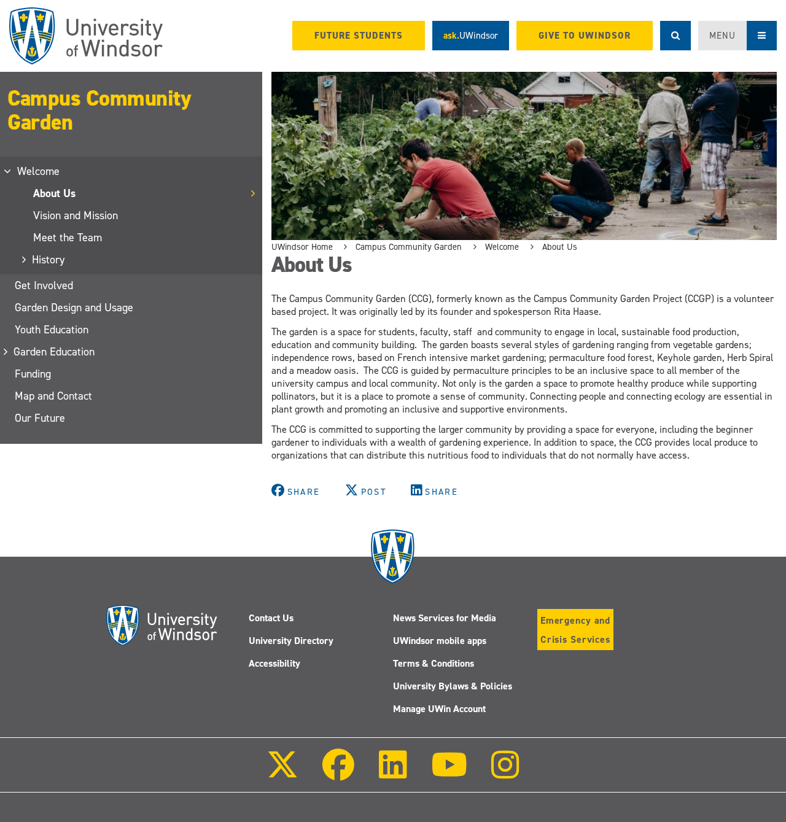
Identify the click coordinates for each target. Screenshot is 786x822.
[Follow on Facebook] (338, 773)
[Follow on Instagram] (505, 773)
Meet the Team (67, 237)
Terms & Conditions (433, 663)
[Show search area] (675, 35)
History (48, 259)
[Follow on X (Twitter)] (282, 773)
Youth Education (51, 329)
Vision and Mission (75, 215)
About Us (54, 193)
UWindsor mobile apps (439, 640)
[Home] (86, 35)
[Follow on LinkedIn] (392, 773)
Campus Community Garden (98, 110)
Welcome (39, 171)
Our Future (40, 418)
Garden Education (55, 351)
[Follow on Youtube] (449, 773)
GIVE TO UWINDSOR (585, 35)
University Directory (291, 640)
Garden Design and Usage (74, 307)
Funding (33, 373)
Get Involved (44, 285)
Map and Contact (53, 396)
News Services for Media (444, 617)
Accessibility (274, 663)
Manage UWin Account (439, 708)
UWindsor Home (302, 247)
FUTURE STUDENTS (358, 35)
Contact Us (271, 617)
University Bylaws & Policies (452, 686)
